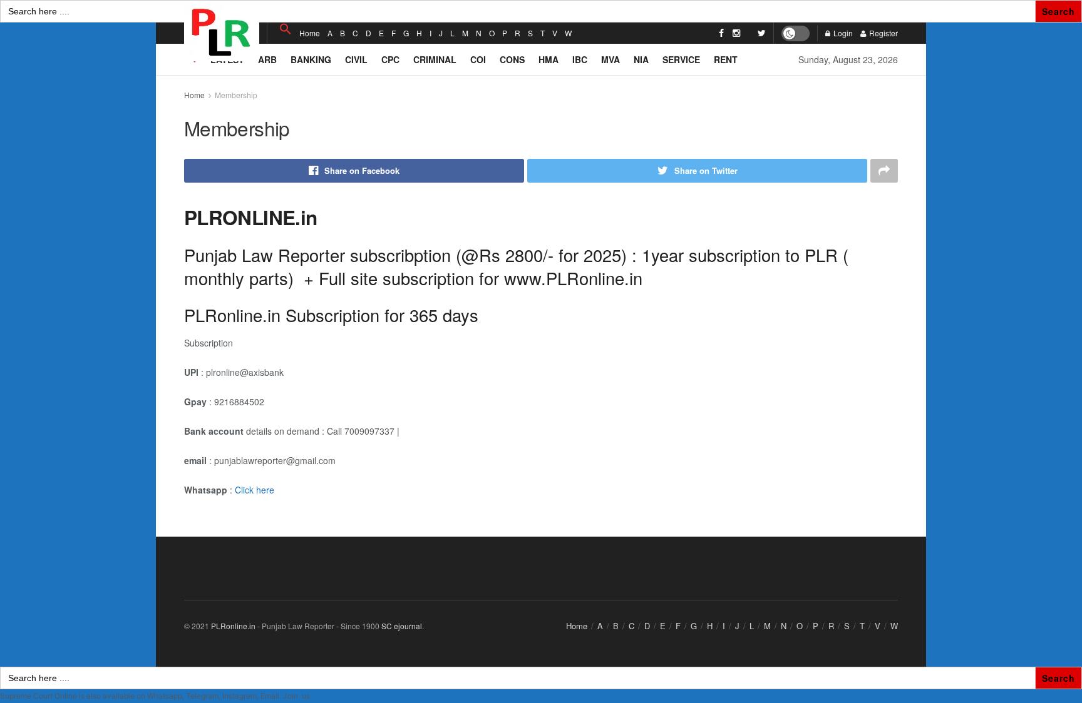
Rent (726, 59)
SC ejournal (401, 625)
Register (882, 33)
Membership (236, 94)
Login (842, 33)
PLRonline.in (233, 625)
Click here (254, 489)
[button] (285, 29)
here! (320, 695)
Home (309, 33)
